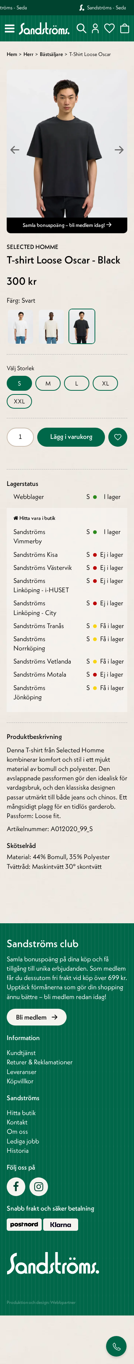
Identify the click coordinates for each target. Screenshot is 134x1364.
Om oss (17, 1131)
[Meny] (10, 28)
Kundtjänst (21, 1052)
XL (105, 383)
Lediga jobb (23, 1141)
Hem (12, 54)
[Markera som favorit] (117, 437)
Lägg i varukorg (71, 436)
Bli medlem (32, 1017)
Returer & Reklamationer (40, 1062)
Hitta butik (21, 1112)
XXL (19, 401)
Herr (28, 54)
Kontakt (17, 1122)
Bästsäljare (51, 54)
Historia (18, 1150)
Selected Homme (32, 246)
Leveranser (21, 1071)
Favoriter (109, 28)
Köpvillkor (20, 1081)
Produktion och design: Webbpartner (41, 1302)
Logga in (95, 28)
